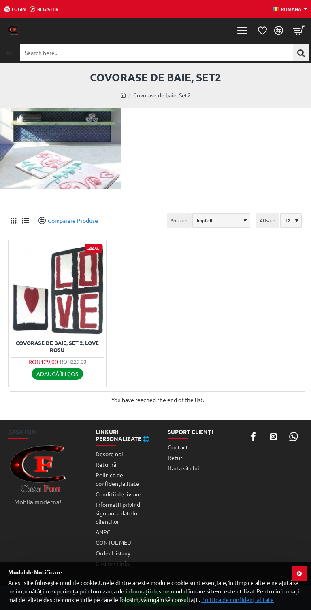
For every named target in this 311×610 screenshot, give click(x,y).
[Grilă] (13, 221)
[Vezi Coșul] (299, 30)
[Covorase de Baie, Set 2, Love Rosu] (57, 289)
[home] (123, 95)
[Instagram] (273, 436)
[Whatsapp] (293, 436)
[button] (57, 374)
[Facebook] (253, 436)
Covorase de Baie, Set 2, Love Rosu (57, 346)
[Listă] (25, 221)
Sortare (179, 220)
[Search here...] (301, 52)
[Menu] (242, 30)
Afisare (267, 220)
